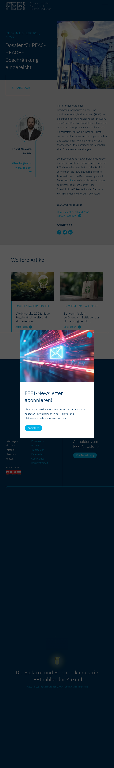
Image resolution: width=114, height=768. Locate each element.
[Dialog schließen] (89, 335)
